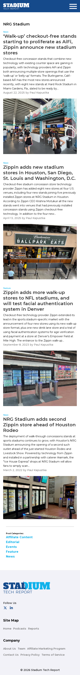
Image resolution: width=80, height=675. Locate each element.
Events (11, 547)
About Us (9, 648)
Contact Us (11, 654)
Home (7, 628)
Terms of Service (53, 654)
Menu (73, 5)
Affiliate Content (19, 537)
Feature (12, 551)
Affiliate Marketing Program (46, 648)
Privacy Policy (30, 654)
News (10, 556)
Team (21, 648)
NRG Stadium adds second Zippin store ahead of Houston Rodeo (39, 424)
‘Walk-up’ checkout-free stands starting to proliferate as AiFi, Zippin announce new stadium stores (39, 44)
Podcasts (19, 628)
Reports (33, 628)
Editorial (12, 542)
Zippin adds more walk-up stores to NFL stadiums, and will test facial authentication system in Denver (38, 301)
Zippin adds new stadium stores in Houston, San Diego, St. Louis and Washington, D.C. (39, 172)
